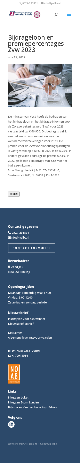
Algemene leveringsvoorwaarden (30, 337)
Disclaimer (15, 333)
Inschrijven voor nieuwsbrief (26, 319)
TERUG (14, 194)
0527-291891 (30, 3)
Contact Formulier (32, 248)
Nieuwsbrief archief (21, 324)
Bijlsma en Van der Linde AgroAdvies (32, 407)
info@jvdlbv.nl (20, 237)
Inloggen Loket (18, 397)
